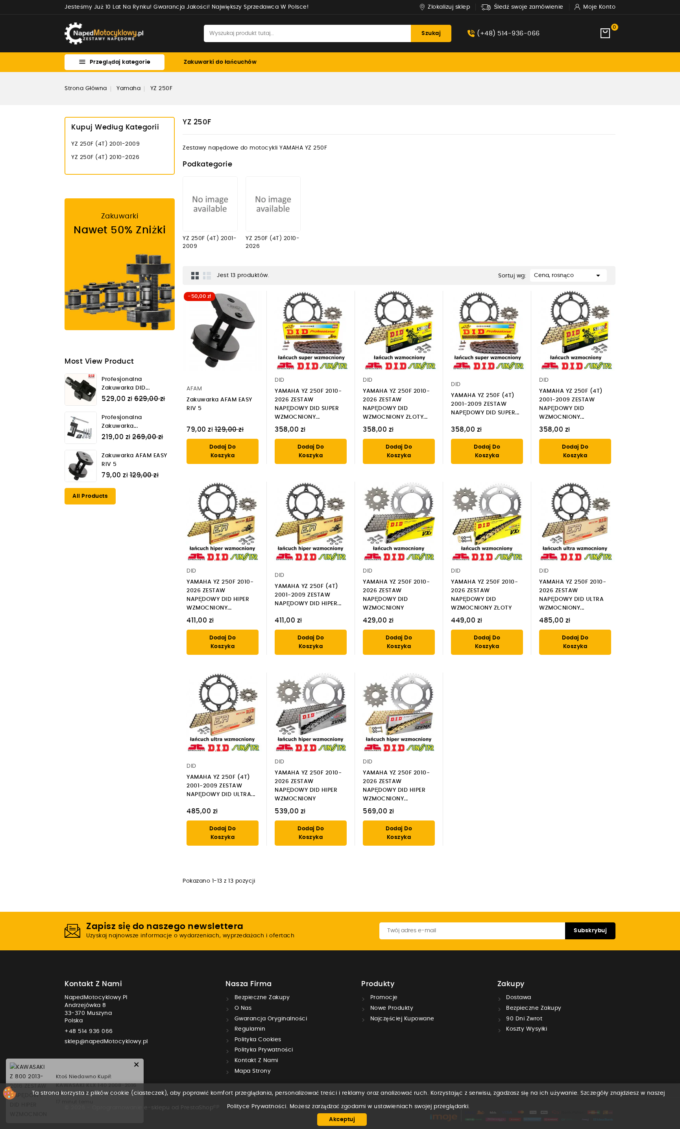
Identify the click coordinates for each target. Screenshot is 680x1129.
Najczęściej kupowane (401, 1019)
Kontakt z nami (93, 984)
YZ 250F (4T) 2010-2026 (105, 157)
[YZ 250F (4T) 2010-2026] (273, 204)
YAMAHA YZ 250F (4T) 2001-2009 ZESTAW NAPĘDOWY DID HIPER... (308, 595)
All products (90, 496)
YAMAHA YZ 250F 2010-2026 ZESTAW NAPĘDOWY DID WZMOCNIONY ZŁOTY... (396, 404)
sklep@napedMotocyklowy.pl (106, 1041)
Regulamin (249, 1029)
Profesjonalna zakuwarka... (122, 422)
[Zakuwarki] (120, 264)
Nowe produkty (390, 1008)
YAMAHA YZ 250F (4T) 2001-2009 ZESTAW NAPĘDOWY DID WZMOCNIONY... (571, 404)
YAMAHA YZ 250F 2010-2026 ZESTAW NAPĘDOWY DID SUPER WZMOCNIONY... (308, 404)
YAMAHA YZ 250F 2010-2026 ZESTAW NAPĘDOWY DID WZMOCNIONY (396, 595)
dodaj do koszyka (222, 451)
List (207, 275)
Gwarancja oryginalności (270, 1019)
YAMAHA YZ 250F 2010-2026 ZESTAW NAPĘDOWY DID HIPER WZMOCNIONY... (220, 595)
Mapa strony (252, 1071)
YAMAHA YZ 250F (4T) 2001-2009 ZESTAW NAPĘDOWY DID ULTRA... (221, 785)
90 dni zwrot (523, 1019)
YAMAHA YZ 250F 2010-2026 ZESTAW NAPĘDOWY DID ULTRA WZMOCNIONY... (572, 595)
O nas (242, 1008)
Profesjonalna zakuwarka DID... (126, 384)
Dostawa (517, 997)
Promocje (383, 997)
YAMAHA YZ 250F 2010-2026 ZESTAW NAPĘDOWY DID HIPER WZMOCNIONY (308, 786)
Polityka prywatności (263, 1050)
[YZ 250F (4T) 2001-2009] (210, 204)
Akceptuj (342, 1119)
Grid (195, 275)
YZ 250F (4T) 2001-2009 (105, 144)
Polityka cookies (257, 1039)
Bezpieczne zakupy (261, 997)
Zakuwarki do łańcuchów (220, 62)
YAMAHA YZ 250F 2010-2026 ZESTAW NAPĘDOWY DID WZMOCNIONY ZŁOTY (484, 595)
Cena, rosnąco (568, 275)
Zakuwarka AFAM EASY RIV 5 (134, 460)
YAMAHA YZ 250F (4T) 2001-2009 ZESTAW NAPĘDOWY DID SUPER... (485, 404)
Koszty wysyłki (525, 1029)
